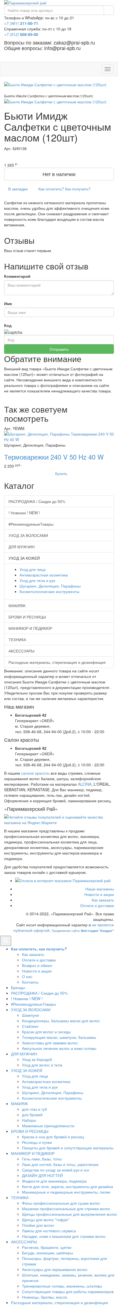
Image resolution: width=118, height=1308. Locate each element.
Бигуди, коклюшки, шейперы (47, 1252)
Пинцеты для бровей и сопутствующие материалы (67, 1147)
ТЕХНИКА (17, 639)
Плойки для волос (38, 1225)
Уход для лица (32, 569)
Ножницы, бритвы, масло (44, 1297)
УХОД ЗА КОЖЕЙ (26, 1070)
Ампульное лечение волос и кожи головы (59, 1048)
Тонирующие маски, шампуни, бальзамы (59, 1037)
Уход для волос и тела (42, 1065)
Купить (60, 473)
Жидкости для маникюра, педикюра (54, 1181)
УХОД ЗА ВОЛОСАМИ (28, 535)
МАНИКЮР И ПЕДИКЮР (30, 628)
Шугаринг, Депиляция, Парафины (50, 586)
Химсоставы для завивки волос (50, 1042)
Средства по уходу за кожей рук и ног (55, 1170)
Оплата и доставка (97, 905)
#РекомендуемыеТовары (31, 524)
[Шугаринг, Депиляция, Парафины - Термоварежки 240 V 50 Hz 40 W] (59, 436)
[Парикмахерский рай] (59, 3)
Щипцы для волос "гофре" (45, 1219)
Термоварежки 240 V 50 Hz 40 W (54, 457)
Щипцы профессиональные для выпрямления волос (69, 1214)
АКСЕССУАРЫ (21, 651)
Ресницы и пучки (37, 1142)
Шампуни (30, 1015)
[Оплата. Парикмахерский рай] (64, 880)
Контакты (30, 982)
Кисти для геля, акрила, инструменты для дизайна (67, 1186)
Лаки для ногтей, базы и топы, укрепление (60, 1164)
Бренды (18, 987)
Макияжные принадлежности (48, 1125)
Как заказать (103, 900)
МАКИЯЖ (17, 605)
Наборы (29, 1120)
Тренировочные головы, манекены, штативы (62, 1286)
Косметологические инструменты (49, 591)
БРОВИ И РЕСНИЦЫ (27, 617)
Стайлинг (30, 1026)
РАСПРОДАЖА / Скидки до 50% (37, 501)
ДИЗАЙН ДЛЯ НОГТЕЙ (42, 1175)
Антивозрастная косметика (43, 575)
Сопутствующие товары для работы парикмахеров (68, 1291)
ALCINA (84, 784)
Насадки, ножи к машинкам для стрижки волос (64, 1236)
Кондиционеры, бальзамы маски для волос (61, 1020)
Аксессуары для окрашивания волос (55, 1269)
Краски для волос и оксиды (46, 1031)
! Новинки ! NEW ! (24, 512)
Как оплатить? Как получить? (64, 189)
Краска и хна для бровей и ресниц (53, 1136)
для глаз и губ (34, 1109)
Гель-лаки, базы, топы (42, 1159)
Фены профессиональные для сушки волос (61, 1203)
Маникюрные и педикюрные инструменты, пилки (66, 1192)
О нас (27, 976)
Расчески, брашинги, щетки (46, 1247)
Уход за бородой (37, 1059)
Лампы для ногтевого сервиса (49, 1230)
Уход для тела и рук (37, 580)
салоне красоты (35, 773)
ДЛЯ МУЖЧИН (22, 546)
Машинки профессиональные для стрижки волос (66, 1208)
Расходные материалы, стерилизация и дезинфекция (57, 662)
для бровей (32, 1114)
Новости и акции (99, 894)
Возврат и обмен (37, 965)
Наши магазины (99, 889)
